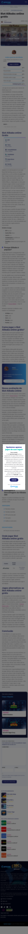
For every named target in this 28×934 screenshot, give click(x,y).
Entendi (14, 480)
